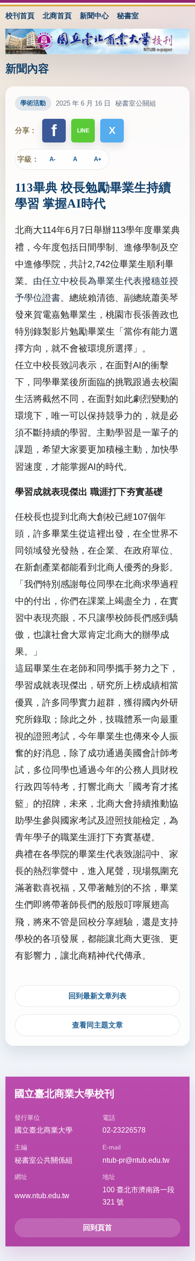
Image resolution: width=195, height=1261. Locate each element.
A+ (98, 159)
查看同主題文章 (97, 1025)
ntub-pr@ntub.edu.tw (136, 1160)
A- (52, 159)
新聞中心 (94, 16)
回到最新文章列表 (97, 996)
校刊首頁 (19, 16)
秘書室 (128, 16)
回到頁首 (97, 1227)
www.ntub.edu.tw (42, 1196)
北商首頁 (57, 16)
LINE (83, 130)
